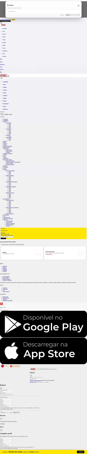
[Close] (31, 376)
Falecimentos (6, 214)
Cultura (4, 144)
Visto (4, 156)
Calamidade (5, 120)
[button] (43, 59)
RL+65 (4, 168)
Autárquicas (8, 122)
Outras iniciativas (9, 213)
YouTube (5, 271)
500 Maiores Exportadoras (11, 181)
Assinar (7, 19)
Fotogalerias (5, 158)
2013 (10, 127)
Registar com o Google (7, 412)
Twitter (4, 267)
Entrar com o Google (44, 382)
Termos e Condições (10, 223)
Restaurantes (8, 149)
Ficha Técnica (9, 222)
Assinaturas (5, 289)
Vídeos (4, 157)
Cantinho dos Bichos (7, 153)
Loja (10, 19)
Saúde (4, 142)
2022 (10, 132)
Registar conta (16, 412)
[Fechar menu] (8, 76)
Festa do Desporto (10, 200)
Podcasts (5, 165)
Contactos (8, 225)
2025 (10, 124)
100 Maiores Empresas (11, 186)
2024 (10, 131)
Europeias (8, 135)
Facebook (5, 266)
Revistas (5, 169)
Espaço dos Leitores (7, 159)
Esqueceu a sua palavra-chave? (36, 380)
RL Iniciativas (6, 198)
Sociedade (5, 119)
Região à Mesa (6, 147)
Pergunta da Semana (7, 146)
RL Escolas (5, 167)
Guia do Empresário (10, 170)
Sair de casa (5, 148)
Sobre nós (5, 219)
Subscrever (3, 238)
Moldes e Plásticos (10, 175)
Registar (6, 114)
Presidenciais (9, 137)
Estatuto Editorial (9, 224)
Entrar (13, 19)
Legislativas (8, 129)
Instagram (5, 268)
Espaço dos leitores (10, 160)
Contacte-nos (3, 19)
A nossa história (9, 221)
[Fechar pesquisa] (78, 5)
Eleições (5, 121)
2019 (10, 133)
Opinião (5, 154)
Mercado (5, 141)
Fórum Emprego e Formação (12, 207)
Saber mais (3, 232)
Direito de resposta (10, 164)
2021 (10, 125)
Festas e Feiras (9, 151)
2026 (10, 138)
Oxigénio (8, 152)
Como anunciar (6, 217)
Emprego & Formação (8, 218)
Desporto (5, 143)
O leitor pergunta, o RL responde (13, 162)
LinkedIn (5, 269)
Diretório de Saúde (10, 192)
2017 (10, 126)
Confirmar (2, 423)
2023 (10, 174)
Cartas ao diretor (9, 163)
